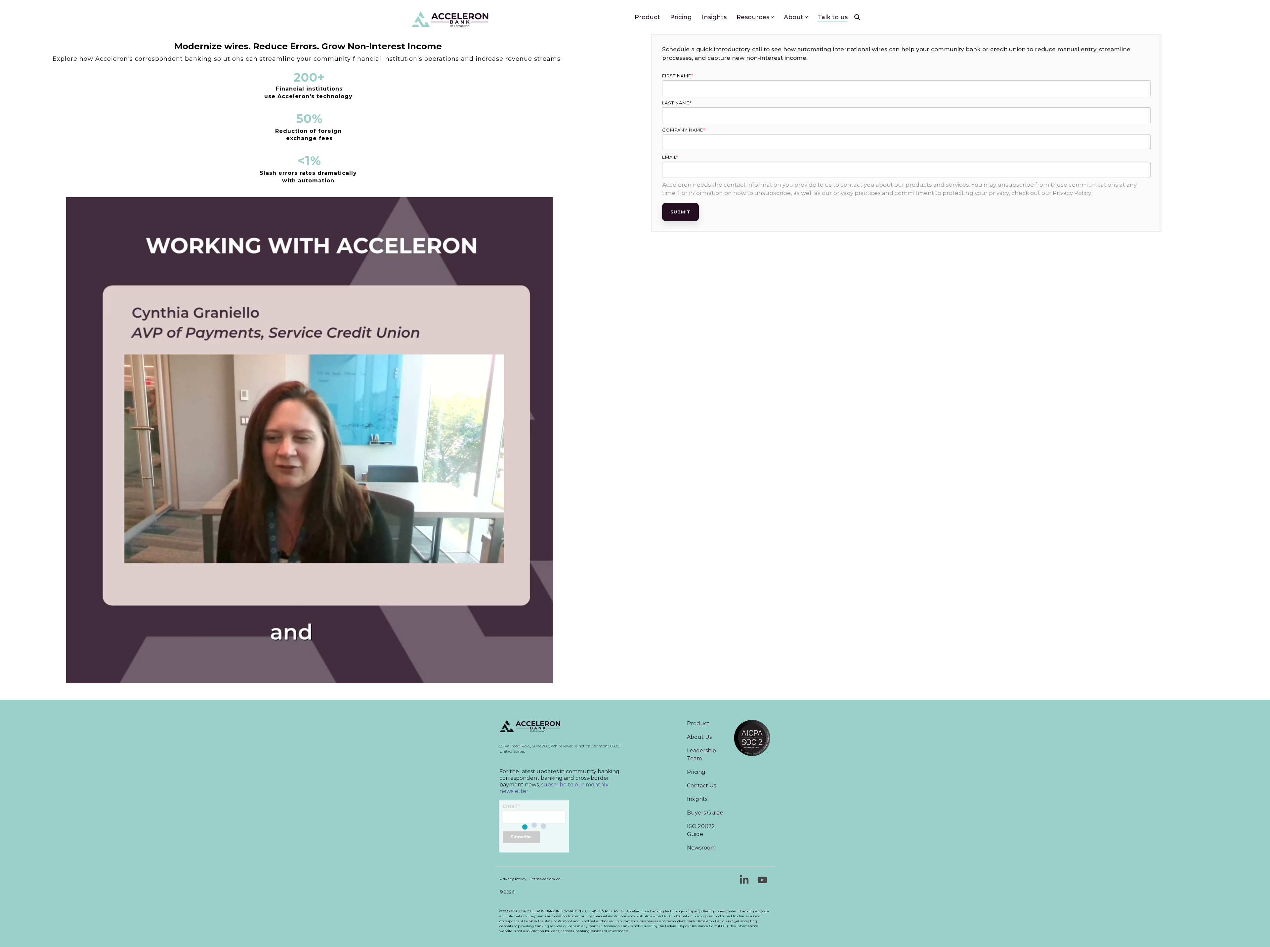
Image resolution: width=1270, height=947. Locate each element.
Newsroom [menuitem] (701, 848)
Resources (753, 17)
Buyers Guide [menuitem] (705, 813)
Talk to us (833, 17)
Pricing (681, 17)
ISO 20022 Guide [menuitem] (701, 830)
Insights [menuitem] (697, 799)
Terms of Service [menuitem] (545, 878)
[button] (745, 882)
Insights (714, 17)
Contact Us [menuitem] (701, 785)
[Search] (857, 17)
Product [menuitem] (698, 723)
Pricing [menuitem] (696, 772)
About (793, 17)
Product (647, 17)
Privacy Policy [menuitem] (513, 878)
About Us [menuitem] (699, 737)
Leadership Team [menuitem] (702, 754)
